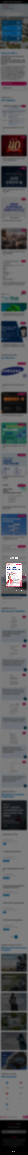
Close (13, 1151)
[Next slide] (25, 575)
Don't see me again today (15, 590)
